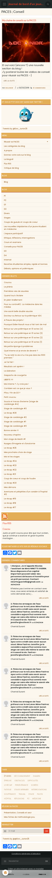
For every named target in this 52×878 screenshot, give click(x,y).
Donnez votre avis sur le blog (17, 155)
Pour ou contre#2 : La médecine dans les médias (23, 305)
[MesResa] (42, 874)
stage (31, 794)
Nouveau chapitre (12, 434)
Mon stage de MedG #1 (15, 439)
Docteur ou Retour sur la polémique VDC (23, 315)
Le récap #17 (10, 507)
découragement (22, 776)
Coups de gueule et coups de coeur (21, 222)
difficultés (33, 780)
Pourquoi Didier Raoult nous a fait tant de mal (25, 324)
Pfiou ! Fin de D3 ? (12, 392)
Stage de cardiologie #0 (15, 426)
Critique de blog (11, 168)
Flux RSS (7, 163)
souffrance (10, 794)
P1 (5, 196)
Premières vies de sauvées (16, 291)
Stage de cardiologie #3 (15, 408)
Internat (7, 259)
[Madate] (26, 874)
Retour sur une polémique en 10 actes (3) (23, 333)
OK (46, 831)
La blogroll (8, 159)
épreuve (7, 780)
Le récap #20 (10, 483)
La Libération (10, 371)
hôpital (7, 798)
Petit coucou (10, 397)
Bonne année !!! (11, 430)
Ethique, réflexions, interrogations (19, 238)
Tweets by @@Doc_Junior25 (16, 838)
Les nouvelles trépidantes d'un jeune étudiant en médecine (25, 227)
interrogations (39, 789)
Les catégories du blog (14, 146)
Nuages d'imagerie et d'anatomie (19, 443)
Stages (7, 217)
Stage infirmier (21, 789)
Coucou (7, 282)
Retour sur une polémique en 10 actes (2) (23, 337)
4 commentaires (39, 87)
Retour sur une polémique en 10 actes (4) (23, 328)
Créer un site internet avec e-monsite (26, 868)
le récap (8, 785)
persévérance (21, 785)
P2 (5, 200)
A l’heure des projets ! (14, 320)
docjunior (9, 87)
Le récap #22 (10, 469)
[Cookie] (5, 873)
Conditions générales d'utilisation (26, 854)
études (7, 776)
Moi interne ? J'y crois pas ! (16, 384)
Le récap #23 (10, 465)
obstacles (19, 780)
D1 (5, 204)
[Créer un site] (10, 874)
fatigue (7, 789)
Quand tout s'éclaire (13, 295)
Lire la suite (9, 80)
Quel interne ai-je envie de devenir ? (21, 350)
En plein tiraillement (13, 300)
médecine (36, 798)
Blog (6, 182)
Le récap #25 (10, 448)
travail (22, 794)
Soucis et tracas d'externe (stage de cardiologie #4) (21, 402)
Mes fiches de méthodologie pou (19, 817)
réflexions (19, 798)
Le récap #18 (10, 503)
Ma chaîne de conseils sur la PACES (19, 20)
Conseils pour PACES (13, 246)
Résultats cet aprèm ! (14, 366)
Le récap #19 (10, 498)
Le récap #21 (10, 474)
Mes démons (10, 487)
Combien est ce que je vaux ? (18, 388)
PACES (40, 794)
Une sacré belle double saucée (18, 311)
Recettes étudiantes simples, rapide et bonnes (25, 264)
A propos (8, 150)
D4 (5, 255)
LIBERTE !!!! (8, 379)
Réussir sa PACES (11, 141)
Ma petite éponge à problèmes (18, 346)
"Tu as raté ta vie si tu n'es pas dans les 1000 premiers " (24, 356)
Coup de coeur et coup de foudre (20, 478)
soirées (34, 785)
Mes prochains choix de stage (18, 452)
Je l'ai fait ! (9, 362)
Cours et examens (12, 242)
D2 (5, 209)
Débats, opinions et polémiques (18, 268)
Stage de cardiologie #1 (15, 421)
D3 (5, 251)
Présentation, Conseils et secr (18, 812)
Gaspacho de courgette (15, 375)
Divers (7, 213)
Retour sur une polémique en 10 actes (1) (23, 342)
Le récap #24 (10, 461)
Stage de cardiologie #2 (15, 417)
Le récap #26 (10, 413)
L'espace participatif (13, 233)
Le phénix (8, 286)
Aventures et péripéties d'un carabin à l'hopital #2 (25, 493)
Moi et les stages (12, 456)
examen (36, 776)
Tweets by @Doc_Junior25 (15, 128)
